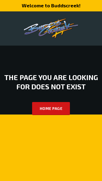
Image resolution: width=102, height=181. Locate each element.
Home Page (51, 108)
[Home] (51, 27)
